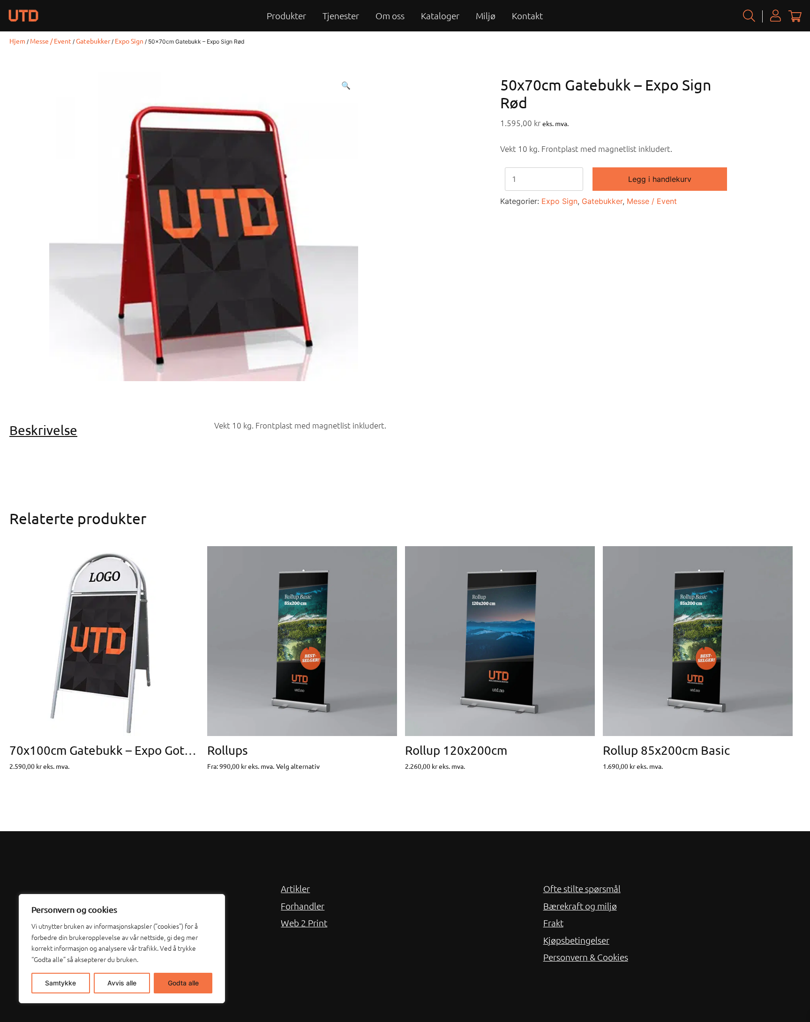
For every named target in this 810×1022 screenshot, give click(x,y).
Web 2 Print (304, 922)
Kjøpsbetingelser (576, 940)
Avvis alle (121, 983)
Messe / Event (50, 41)
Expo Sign (129, 41)
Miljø (485, 15)
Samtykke (60, 983)
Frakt (553, 922)
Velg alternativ (298, 766)
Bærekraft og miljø (580, 905)
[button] (346, 85)
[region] (122, 948)
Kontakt (527, 15)
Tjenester (340, 15)
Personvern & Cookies (585, 956)
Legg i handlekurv (659, 179)
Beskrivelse (43, 430)
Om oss (390, 15)
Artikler (295, 888)
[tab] (108, 430)
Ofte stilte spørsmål (582, 888)
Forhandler (302, 905)
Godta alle (183, 983)
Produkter (286, 15)
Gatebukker (93, 41)
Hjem (17, 41)
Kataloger (440, 15)
